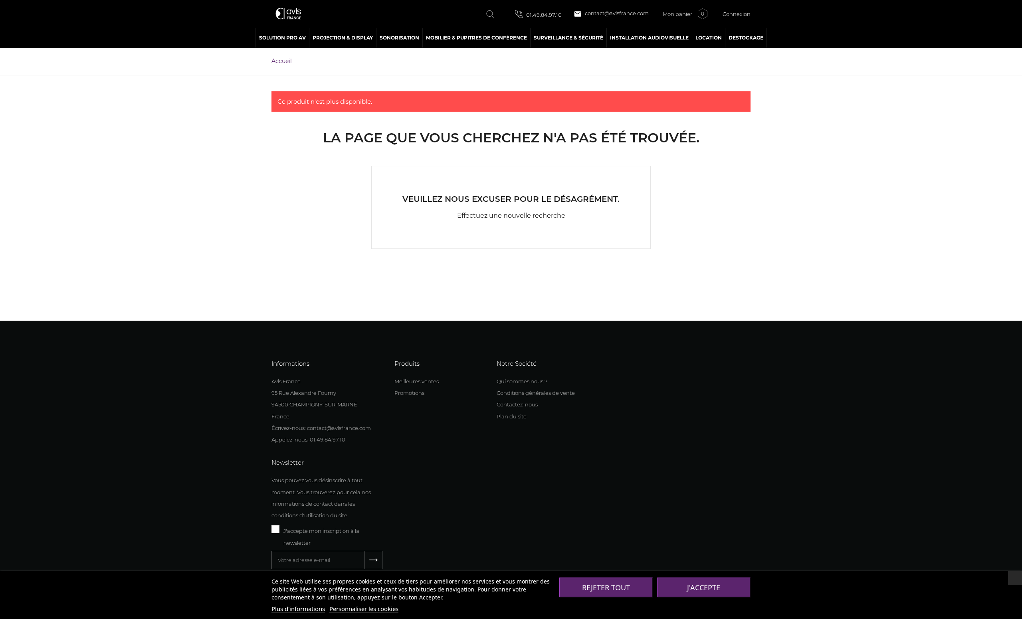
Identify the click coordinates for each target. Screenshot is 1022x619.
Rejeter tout (606, 587)
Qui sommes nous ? (522, 381)
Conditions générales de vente (536, 393)
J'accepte (703, 587)
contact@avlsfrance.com (611, 14)
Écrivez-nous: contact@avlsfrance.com (321, 428)
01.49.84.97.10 (543, 15)
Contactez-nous (517, 404)
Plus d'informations (298, 609)
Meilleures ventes (416, 381)
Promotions (409, 393)
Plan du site (512, 416)
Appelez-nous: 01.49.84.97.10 (308, 439)
